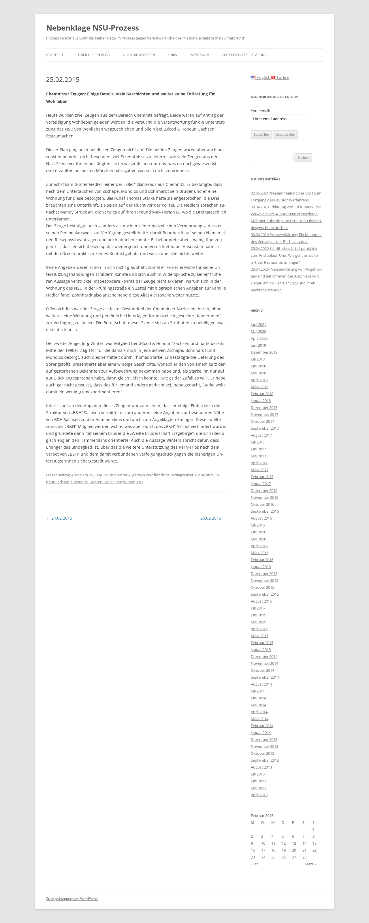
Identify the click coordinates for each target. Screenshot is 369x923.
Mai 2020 (258, 331)
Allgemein (136, 474)
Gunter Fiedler (101, 481)
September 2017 (265, 428)
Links (172, 54)
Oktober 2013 (262, 753)
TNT (139, 481)
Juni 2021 (258, 324)
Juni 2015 (258, 615)
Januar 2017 (261, 483)
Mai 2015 (258, 621)
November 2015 (264, 580)
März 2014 (259, 718)
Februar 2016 (262, 559)
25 (273, 857)
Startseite (55, 54)
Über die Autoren (139, 54)
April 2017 (259, 462)
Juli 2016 (258, 525)
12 (284, 843)
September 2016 (265, 511)
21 (304, 850)
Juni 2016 (258, 532)
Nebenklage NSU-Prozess (92, 27)
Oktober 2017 (262, 421)
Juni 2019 (258, 345)
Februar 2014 (262, 725)
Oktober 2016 (262, 504)
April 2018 (259, 379)
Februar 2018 (262, 393)
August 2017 (261, 435)
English (263, 77)
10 (263, 843)
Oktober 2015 (262, 587)
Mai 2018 (258, 372)
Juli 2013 (258, 774)
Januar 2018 (261, 400)
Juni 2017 (258, 449)
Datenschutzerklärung (244, 54)
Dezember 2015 (264, 573)
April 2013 (259, 794)
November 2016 (264, 497)
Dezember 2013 (264, 739)
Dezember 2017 (264, 407)
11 (273, 843)
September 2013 (265, 760)
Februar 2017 (262, 476)
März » (310, 864)
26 (284, 857)
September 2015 (265, 594)
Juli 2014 (258, 691)
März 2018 (259, 386)
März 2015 (259, 635)
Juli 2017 (258, 442)
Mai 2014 (258, 704)
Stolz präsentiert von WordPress (72, 898)
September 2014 (265, 677)
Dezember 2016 (264, 490)
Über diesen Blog (94, 54)
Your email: (260, 110)
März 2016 (259, 552)
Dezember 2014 (264, 656)
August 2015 (261, 601)
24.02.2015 (59, 518)
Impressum (200, 54)
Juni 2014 (258, 698)
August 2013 (261, 767)
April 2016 (259, 545)
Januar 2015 (261, 649)
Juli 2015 (258, 608)
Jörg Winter (125, 481)
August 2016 (261, 518)
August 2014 (261, 684)
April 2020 (259, 338)
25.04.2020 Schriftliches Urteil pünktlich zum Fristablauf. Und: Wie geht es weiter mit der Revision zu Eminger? (285, 255)
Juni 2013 (258, 781)
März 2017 (259, 469)
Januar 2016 (261, 566)
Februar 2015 (262, 642)
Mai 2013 (258, 787)
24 (263, 857)
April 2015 (259, 628)
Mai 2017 (258, 455)
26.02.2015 (213, 518)
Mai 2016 (258, 538)
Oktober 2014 (262, 670)
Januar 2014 (261, 732)
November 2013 (264, 746)
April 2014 (259, 711)
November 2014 (264, 663)
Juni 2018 (258, 366)
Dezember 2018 (264, 352)
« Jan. (255, 864)
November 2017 (264, 414)
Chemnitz (79, 481)
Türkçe (282, 77)
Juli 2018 (258, 359)
